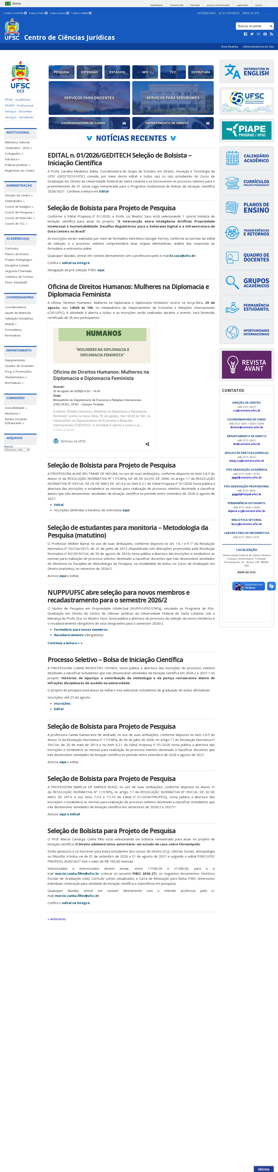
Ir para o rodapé (81, 13)
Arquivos (8, 446)
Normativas (13, 335)
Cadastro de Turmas (19, 277)
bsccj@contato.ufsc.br (247, 524)
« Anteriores (57, 919)
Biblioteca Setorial (17, 142)
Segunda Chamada (18, 271)
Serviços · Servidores (19, 117)
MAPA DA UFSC (246, 572)
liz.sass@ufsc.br (183, 255)
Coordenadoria (15, 307)
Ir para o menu (38, 13)
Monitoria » (12, 413)
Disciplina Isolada (17, 265)
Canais (258, 5)
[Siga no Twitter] (252, 34)
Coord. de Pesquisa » (19, 212)
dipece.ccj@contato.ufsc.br (246, 511)
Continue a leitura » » (65, 643)
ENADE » (11, 324)
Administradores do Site (258, 46)
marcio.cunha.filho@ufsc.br (77, 873)
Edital (104, 191)
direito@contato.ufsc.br (246, 427)
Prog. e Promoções (18, 371)
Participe (195, 5)
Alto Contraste (229, 13)
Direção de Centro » (19, 195)
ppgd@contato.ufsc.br (247, 477)
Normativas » (14, 383)
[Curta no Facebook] (245, 34)
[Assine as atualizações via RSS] (271, 34)
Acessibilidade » (16, 408)
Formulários (13, 330)
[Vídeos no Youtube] (258, 34)
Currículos (12, 248)
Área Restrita (229, 46)
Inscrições (62, 703)
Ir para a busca (59, 13)
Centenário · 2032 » (18, 148)
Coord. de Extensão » (20, 218)
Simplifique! (156, 5)
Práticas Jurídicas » (17, 165)
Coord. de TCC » (16, 224)
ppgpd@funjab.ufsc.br (246, 494)
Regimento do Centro (20, 170)
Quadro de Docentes (19, 366)
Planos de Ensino (17, 254)
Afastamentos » (16, 377)
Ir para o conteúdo (15, 13)
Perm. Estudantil (16, 282)
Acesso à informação (218, 5)
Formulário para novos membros (81, 629)
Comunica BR (176, 5)
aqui (100, 270)
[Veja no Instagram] (265, 34)
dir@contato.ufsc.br (246, 444)
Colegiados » (14, 153)
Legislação (242, 5)
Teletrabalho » (15, 201)
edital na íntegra (75, 263)
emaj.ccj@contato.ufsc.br (246, 460)
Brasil (17, 3)
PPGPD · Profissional (19, 105)
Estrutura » (12, 159)
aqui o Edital (69, 814)
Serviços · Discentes (18, 111)
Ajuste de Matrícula (18, 313)
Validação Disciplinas (19, 318)
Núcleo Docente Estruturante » (16, 421)
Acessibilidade (207, 13)
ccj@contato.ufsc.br (246, 410)
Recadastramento (69, 635)
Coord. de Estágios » (19, 207)
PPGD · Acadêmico (17, 100)
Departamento (15, 360)
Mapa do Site (251, 13)
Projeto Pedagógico (18, 260)
